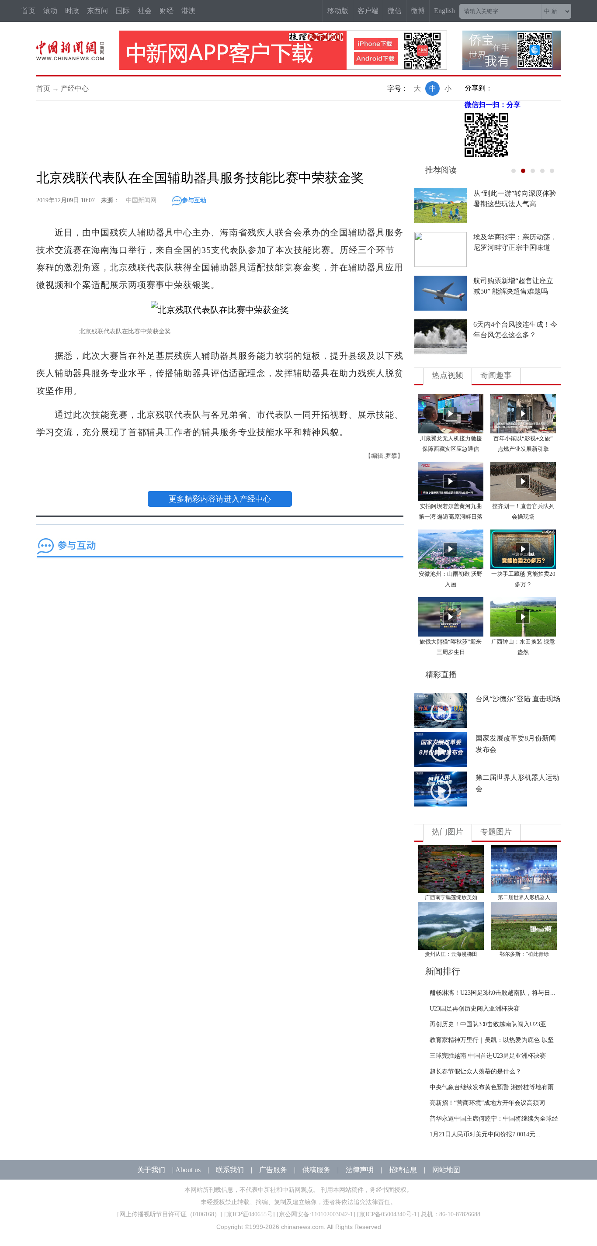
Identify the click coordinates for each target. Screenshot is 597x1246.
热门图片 (447, 831)
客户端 (368, 10)
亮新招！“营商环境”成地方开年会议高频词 (487, 1103)
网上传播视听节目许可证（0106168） (169, 1214)
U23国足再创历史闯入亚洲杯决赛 (475, 1008)
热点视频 (447, 375)
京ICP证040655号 (249, 1214)
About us (188, 1169)
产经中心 (75, 88)
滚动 (50, 10)
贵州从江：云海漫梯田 (451, 954)
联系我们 (230, 1169)
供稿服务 (316, 1169)
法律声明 (360, 1169)
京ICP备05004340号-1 (388, 1214)
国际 (123, 10)
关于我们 (151, 1169)
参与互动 (194, 200)
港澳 (188, 10)
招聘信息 (403, 1169)
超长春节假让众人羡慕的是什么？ (475, 1071)
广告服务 (273, 1169)
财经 (167, 10)
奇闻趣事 (496, 375)
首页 (28, 10)
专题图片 (496, 831)
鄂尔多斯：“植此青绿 (524, 954)
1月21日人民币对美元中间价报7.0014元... (485, 1134)
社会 (145, 10)
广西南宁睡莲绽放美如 (451, 897)
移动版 (337, 10)
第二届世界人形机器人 (524, 897)
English (444, 10)
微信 (395, 10)
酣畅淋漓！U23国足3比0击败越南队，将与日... (492, 993)
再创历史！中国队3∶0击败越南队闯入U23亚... (491, 1024)
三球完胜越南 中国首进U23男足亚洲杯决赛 (488, 1055)
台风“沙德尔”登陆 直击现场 (518, 699)
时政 (72, 10)
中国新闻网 (141, 200)
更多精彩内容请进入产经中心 (220, 499)
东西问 (97, 10)
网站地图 (446, 1169)
